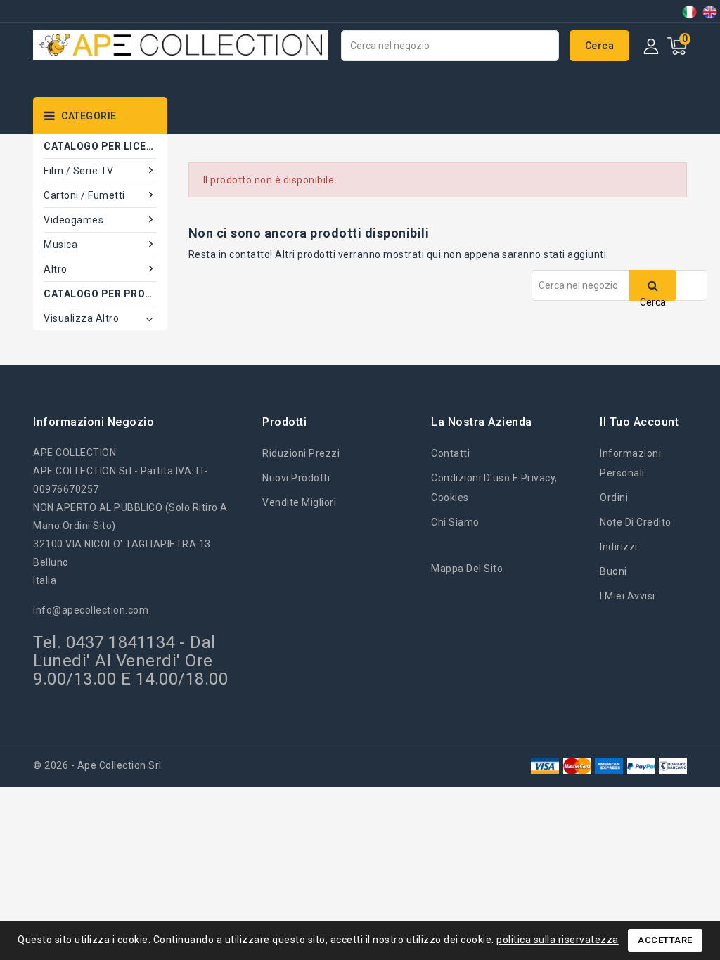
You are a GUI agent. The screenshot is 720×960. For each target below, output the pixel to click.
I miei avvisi (627, 596)
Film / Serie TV (79, 170)
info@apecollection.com (90, 610)
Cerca (600, 45)
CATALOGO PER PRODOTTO (100, 293)
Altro (56, 269)
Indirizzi (619, 546)
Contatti (450, 453)
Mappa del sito (467, 568)
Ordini (614, 497)
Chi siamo (455, 522)
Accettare (665, 940)
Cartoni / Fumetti (84, 195)
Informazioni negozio (93, 422)
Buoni (613, 571)
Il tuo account (639, 422)
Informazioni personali (630, 463)
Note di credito (635, 522)
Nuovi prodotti (296, 478)
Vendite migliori (299, 502)
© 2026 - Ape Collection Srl (97, 765)
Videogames (73, 220)
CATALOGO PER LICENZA (100, 146)
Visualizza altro (81, 318)
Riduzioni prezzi (301, 453)
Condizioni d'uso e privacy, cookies (494, 487)
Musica (60, 244)
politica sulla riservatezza (557, 939)
